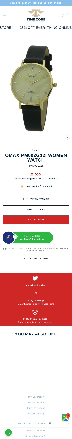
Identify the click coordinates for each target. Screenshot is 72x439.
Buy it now (36, 219)
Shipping (31, 178)
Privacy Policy (36, 397)
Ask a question (36, 258)
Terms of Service (36, 408)
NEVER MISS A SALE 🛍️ (35, 423)
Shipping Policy (36, 413)
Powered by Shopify (36, 436)
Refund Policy (36, 402)
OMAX (36, 150)
